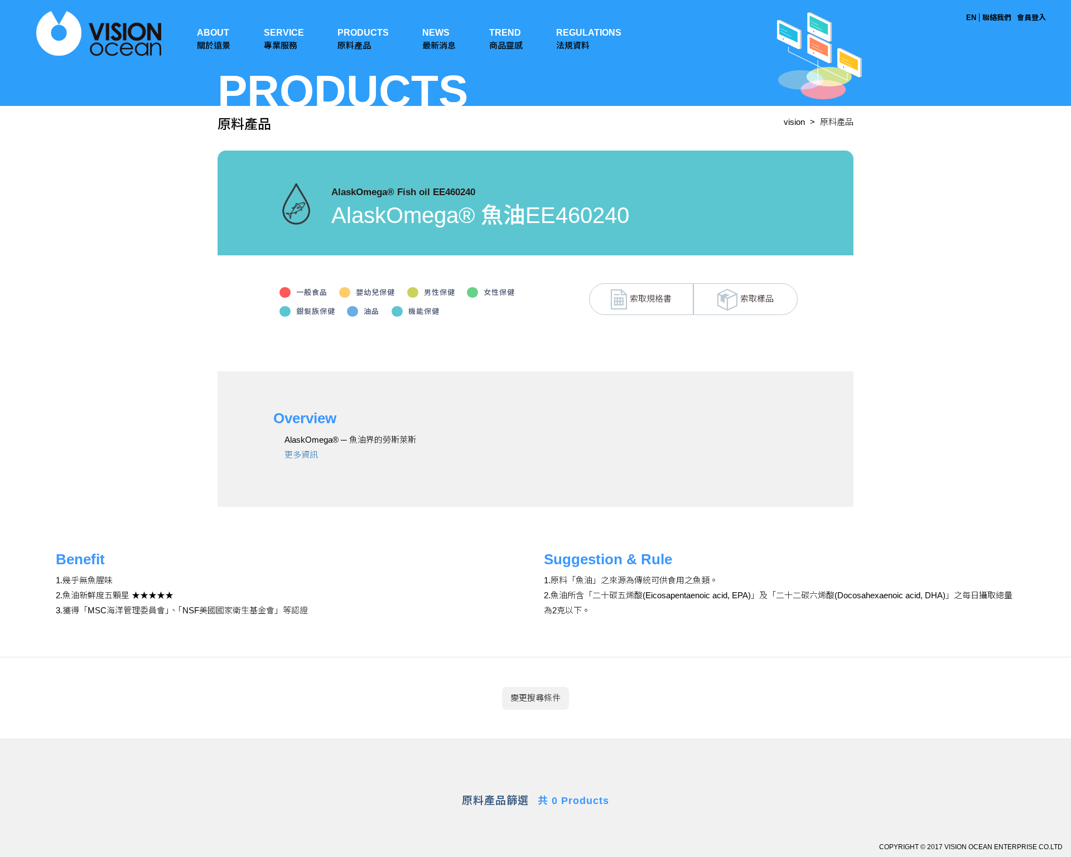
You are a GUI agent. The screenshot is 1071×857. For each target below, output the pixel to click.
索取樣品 (757, 298)
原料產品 (836, 122)
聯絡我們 (996, 17)
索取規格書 (651, 298)
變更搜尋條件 (535, 698)
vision (794, 122)
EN (971, 17)
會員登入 (1031, 17)
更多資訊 (301, 454)
